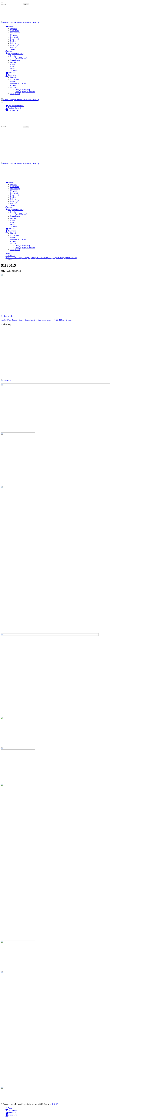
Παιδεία (13, 41)
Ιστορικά (13, 35)
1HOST (55, 1104)
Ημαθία (13, 56)
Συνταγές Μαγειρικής (22, 90)
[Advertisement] (78, 145)
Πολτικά (13, 43)
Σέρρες (12, 68)
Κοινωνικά (14, 37)
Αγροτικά (13, 29)
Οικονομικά (14, 39)
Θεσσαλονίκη (15, 60)
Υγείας (12, 49)
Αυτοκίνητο (14, 79)
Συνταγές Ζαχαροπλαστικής (25, 92)
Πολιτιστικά (14, 45)
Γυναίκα (13, 81)
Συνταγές (13, 87)
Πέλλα (12, 66)
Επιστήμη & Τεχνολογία (19, 83)
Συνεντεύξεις (15, 47)
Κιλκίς (12, 64)
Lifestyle (13, 77)
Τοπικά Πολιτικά (21, 58)
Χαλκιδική (14, 70)
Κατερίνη (13, 62)
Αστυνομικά (14, 31)
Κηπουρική (14, 85)
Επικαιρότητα (15, 33)
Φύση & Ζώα (15, 94)
